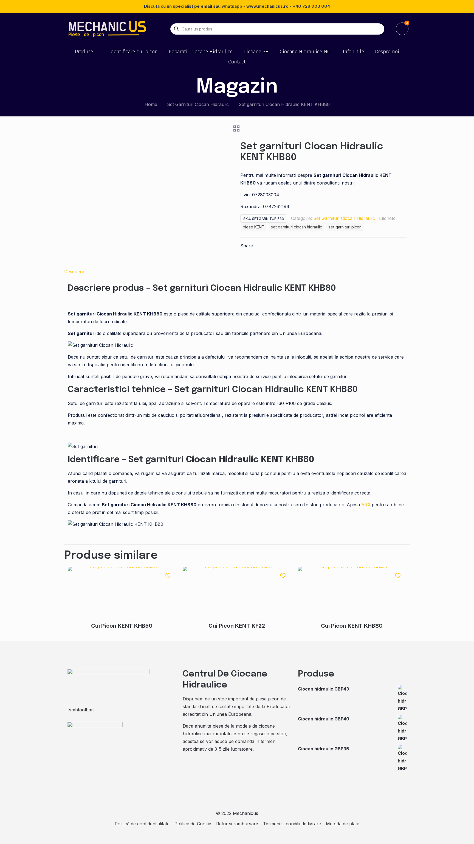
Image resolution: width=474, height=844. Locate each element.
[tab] (237, 271)
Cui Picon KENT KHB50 (122, 625)
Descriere (74, 271)
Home (151, 104)
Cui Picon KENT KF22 (236, 625)
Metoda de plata (342, 823)
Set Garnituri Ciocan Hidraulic (198, 104)
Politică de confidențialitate (142, 823)
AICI (365, 504)
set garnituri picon (345, 227)
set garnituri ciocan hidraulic (296, 227)
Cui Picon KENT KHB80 (352, 625)
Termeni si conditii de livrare (292, 823)
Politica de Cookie (192, 823)
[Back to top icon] (447, 833)
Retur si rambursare (237, 823)
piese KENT (253, 227)
